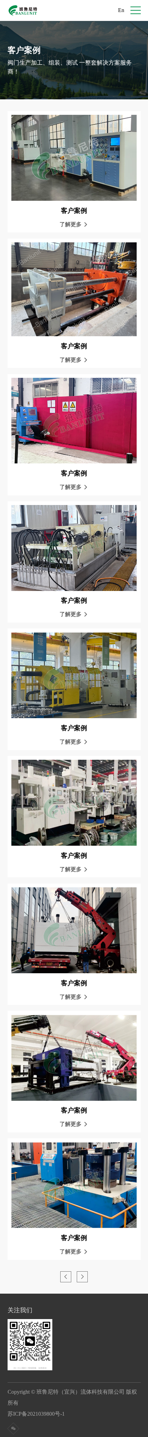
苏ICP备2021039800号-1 (39, 1414)
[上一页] (65, 1276)
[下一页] (82, 1276)
